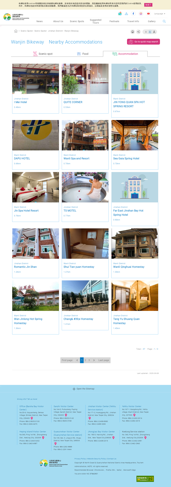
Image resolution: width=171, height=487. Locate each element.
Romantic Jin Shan (25, 266)
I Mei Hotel (20, 102)
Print (132, 31)
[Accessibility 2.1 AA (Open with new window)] (145, 479)
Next (94, 360)
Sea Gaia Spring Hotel (126, 158)
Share (138, 31)
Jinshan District (55, 31)
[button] (85, 388)
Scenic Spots (26, 31)
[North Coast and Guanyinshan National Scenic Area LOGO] (16, 17)
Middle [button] (150, 32)
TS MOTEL (70, 210)
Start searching (164, 21)
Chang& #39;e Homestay (78, 318)
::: (28, 11)
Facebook (133, 13)
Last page (104, 360)
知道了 (148, 5)
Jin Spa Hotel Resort (26, 210)
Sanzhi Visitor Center (64, 406)
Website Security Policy (96, 459)
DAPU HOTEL (22, 158)
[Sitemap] (126, 13)
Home (16, 31)
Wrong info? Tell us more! (27, 399)
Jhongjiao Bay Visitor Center (101, 431)
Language (158, 14)
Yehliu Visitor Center (131, 406)
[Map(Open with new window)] (120, 13)
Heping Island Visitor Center (33, 431)
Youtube (148, 13)
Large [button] (154, 32)
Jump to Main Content (11, 2)
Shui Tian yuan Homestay (79, 266)
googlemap (32, 418)
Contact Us (111, 459)
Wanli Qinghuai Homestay (128, 266)
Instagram (141, 13)
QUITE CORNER (73, 102)
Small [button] (146, 32)
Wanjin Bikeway (71, 31)
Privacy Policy (80, 459)
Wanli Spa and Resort (76, 158)
